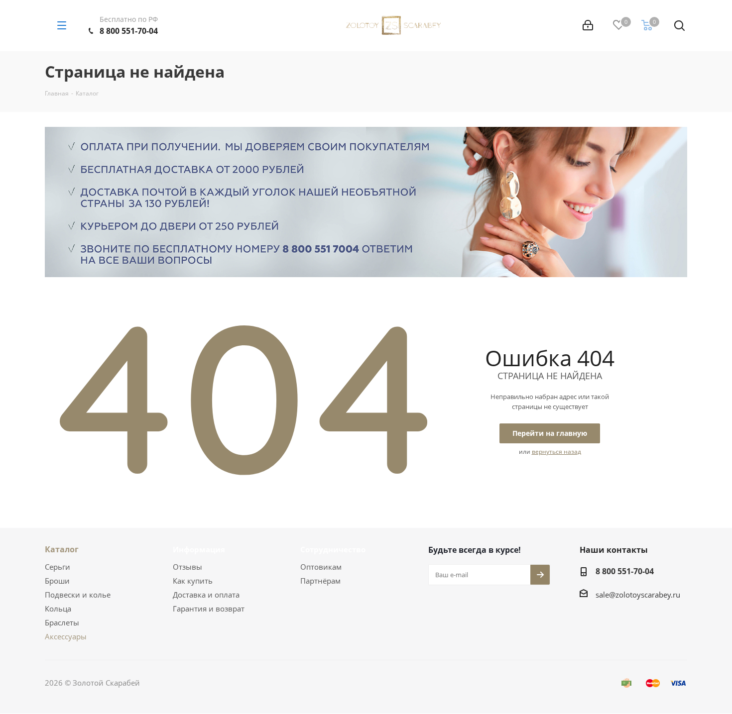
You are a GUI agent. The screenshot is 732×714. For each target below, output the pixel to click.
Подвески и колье (78, 595)
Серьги (57, 567)
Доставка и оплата (206, 595)
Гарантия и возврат (208, 608)
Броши (57, 581)
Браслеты (62, 622)
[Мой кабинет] (588, 25)
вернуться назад (556, 451)
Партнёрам (320, 581)
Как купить (193, 581)
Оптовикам (321, 567)
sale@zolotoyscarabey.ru (638, 595)
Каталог (62, 549)
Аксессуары (66, 636)
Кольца (58, 608)
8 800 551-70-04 (129, 30)
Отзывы (187, 567)
